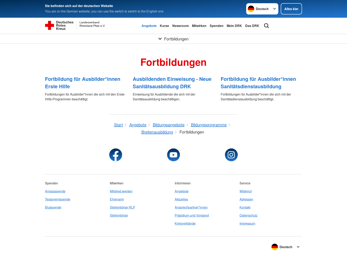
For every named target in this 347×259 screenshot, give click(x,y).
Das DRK (252, 25)
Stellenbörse (119, 215)
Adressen (246, 199)
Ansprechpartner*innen (191, 207)
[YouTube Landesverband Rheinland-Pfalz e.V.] (173, 154)
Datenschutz (248, 215)
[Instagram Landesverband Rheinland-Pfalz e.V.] (231, 154)
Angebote (149, 25)
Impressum (247, 223)
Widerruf (246, 191)
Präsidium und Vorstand (192, 215)
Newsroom (180, 25)
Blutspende (53, 207)
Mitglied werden (121, 191)
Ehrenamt (117, 199)
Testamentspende (57, 199)
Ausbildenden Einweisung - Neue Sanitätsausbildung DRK (172, 82)
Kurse (164, 25)
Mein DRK (234, 25)
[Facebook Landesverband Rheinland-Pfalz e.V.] (115, 154)
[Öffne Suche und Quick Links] (266, 26)
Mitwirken (199, 25)
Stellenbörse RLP (122, 207)
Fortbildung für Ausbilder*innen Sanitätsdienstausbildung (258, 82)
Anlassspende (55, 191)
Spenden (217, 25)
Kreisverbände (185, 223)
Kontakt (245, 207)
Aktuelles (181, 199)
